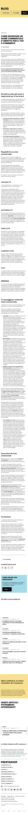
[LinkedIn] (5, 567)
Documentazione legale (8, 774)
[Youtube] (14, 789)
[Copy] (12, 567)
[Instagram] (5, 789)
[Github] (17, 789)
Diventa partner (6, 776)
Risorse (4, 726)
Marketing (4, 657)
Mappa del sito (10, 796)
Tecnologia (16, 13)
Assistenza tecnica (7, 771)
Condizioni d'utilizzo (20, 796)
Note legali (3, 796)
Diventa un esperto (7, 779)
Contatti (3, 769)
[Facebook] (2, 567)
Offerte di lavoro (6, 767)
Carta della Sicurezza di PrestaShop (9, 801)
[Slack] (20, 789)
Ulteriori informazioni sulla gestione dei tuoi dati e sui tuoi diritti (13, 694)
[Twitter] (8, 567)
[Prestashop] (6, 3)
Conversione (6, 13)
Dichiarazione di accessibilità (7, 799)
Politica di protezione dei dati (7, 798)
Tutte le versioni (6, 783)
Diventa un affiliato (7, 781)
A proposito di (5, 765)
